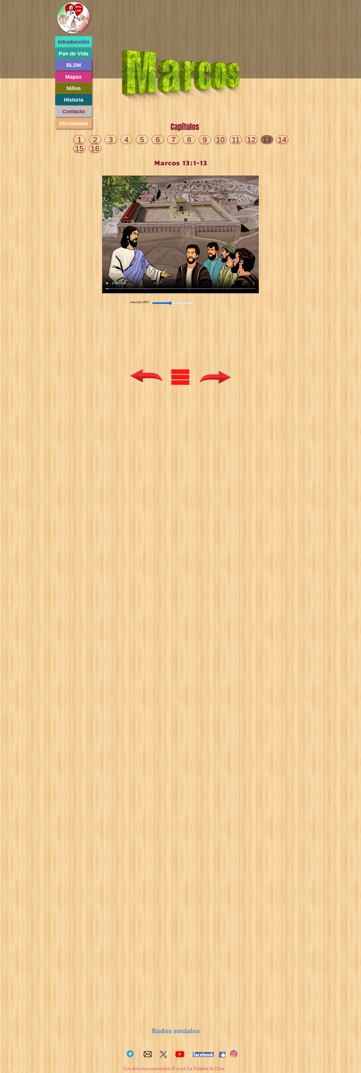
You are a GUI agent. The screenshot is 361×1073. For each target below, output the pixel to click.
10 (220, 139)
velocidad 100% (139, 302)
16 (95, 148)
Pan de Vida (73, 53)
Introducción (73, 42)
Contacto (73, 111)
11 (236, 139)
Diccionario (73, 123)
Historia (73, 100)
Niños (73, 88)
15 (79, 148)
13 (267, 139)
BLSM (73, 65)
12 (251, 139)
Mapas (73, 77)
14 (282, 139)
